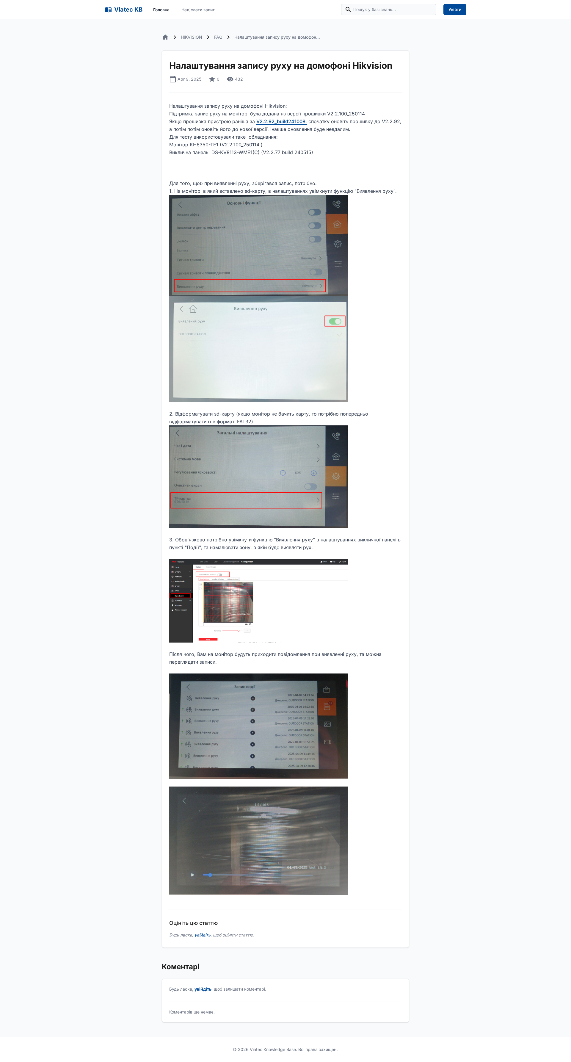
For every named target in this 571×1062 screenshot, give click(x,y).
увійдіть (202, 934)
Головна (161, 9)
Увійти (454, 9)
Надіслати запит (198, 9)
